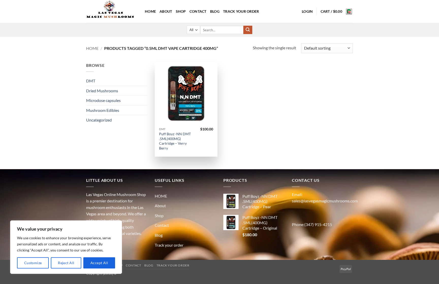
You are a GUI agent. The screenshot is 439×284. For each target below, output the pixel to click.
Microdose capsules (103, 100)
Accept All (99, 263)
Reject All (66, 263)
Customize (33, 263)
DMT (90, 80)
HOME (150, 11)
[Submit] (247, 30)
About (166, 11)
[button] (307, 11)
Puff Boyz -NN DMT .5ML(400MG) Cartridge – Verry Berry (175, 141)
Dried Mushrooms (102, 90)
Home (92, 48)
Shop (181, 11)
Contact (198, 11)
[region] (66, 247)
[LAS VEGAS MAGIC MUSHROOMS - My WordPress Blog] (111, 11)
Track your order (241, 11)
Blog (215, 11)
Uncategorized (99, 119)
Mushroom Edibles (102, 110)
